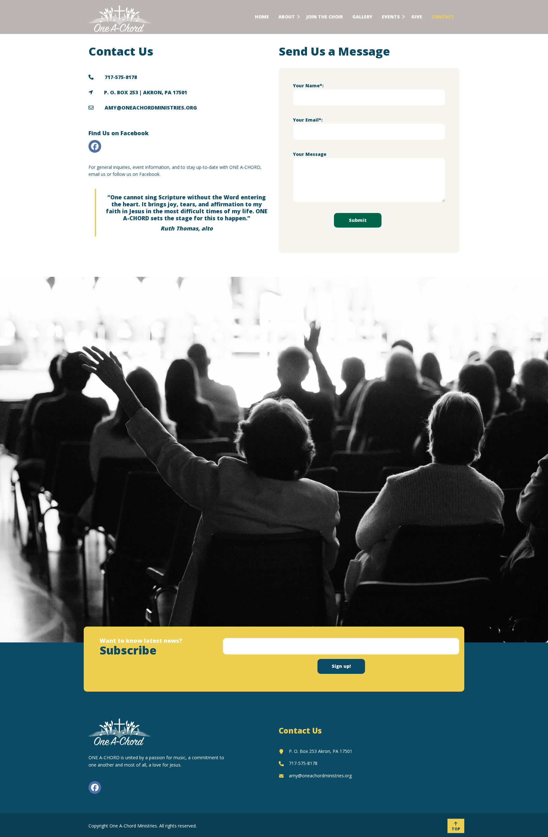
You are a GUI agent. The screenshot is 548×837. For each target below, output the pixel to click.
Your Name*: (308, 86)
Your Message (309, 154)
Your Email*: (308, 120)
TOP (456, 829)
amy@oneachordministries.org (320, 776)
